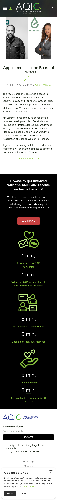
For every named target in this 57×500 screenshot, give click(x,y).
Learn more (28, 221)
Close (23, 493)
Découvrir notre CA (28, 158)
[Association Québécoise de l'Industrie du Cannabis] (28, 8)
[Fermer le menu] (5, 8)
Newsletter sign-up (13, 426)
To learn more (30, 486)
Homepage (28, 461)
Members (28, 466)
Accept (10, 493)
